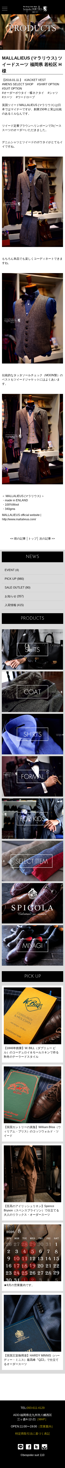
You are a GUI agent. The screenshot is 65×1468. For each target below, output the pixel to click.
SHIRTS (32, 734)
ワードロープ (26, 97)
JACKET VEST (36, 79)
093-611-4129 (36, 1407)
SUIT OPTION (13, 88)
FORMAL (32, 776)
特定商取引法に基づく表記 (32, 1433)
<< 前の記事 (18, 538)
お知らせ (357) (14, 596)
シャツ (53, 92)
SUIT (32, 649)
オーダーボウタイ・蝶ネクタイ (24, 92)
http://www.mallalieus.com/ (19, 519)
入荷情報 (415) (14, 605)
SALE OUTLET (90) (17, 587)
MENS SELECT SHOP (18, 84)
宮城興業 (32, 945)
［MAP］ (42, 1419)
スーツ (8, 97)
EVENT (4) (12, 570)
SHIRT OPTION (49, 84)
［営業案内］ (45, 1426)
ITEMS (32, 861)
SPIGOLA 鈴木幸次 (32, 903)
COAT (32, 691)
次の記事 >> (47, 538)
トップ (32, 538)
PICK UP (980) (14, 578)
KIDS (32, 818)
